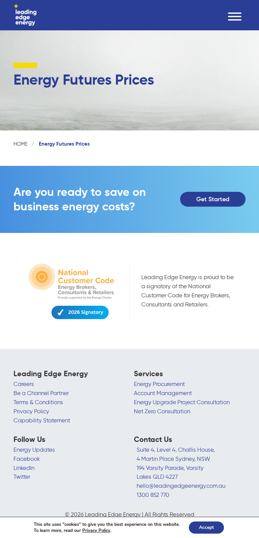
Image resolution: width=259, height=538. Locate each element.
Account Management (163, 393)
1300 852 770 (153, 494)
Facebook (26, 458)
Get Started (212, 199)
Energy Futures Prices (64, 144)
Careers (23, 384)
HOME (20, 144)
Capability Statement (41, 420)
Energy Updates (34, 449)
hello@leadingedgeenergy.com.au (181, 485)
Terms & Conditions (38, 402)
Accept (206, 527)
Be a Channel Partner (41, 393)
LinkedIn (23, 468)
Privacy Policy (31, 411)
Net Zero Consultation (162, 411)
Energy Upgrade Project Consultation (182, 402)
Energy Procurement (159, 384)
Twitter (21, 476)
